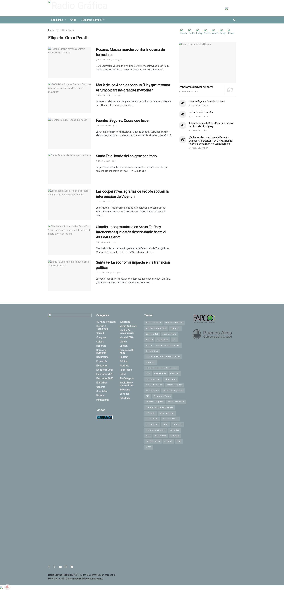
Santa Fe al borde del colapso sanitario (126, 156)
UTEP (149, 447)
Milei (165, 424)
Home (51, 30)
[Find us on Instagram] (66, 567)
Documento (102, 357)
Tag (58, 30)
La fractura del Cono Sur (201, 112)
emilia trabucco (154, 385)
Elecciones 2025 (104, 378)
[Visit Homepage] (78, 8)
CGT (174, 340)
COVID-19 (150, 362)
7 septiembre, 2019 (106, 273)
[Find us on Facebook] (49, 567)
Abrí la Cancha (153, 323)
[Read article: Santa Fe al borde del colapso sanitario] (69, 169)
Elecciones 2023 (104, 374)
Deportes (101, 346)
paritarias (174, 430)
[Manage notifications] (7, 586)
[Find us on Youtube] (60, 567)
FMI (148, 396)
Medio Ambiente (128, 326)
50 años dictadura (106, 322)
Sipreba (168, 441)
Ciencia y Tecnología (102, 327)
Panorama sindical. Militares (196, 87)
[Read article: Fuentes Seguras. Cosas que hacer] (69, 133)
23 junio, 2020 (104, 202)
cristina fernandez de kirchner (162, 368)
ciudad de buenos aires (168, 345)
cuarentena (160, 373)
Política (123, 361)
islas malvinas (167, 413)
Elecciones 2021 (104, 369)
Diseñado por (75, 578)
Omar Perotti (68, 30)
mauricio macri (170, 419)
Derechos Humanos (101, 351)
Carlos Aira (162, 340)
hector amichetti (176, 402)
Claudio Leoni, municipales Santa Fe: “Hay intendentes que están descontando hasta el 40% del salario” (131, 232)
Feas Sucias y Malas (173, 391)
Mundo (123, 341)
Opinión (124, 346)
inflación (150, 413)
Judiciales (125, 322)
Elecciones (101, 365)
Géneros (100, 387)
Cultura (100, 341)
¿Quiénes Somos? (91, 19)
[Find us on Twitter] (54, 567)
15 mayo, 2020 (103, 242)
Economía (101, 361)
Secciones (57, 19)
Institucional (102, 399)
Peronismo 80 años (127, 351)
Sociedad (124, 393)
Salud (123, 374)
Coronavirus (152, 351)
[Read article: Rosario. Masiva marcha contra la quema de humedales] (69, 62)
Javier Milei (152, 419)
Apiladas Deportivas (156, 328)
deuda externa (153, 379)
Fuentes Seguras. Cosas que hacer (123, 121)
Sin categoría (127, 378)
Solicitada (125, 398)
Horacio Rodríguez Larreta (159, 407)
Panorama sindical (155, 430)
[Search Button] (234, 19)
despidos (175, 373)
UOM (178, 441)
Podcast (124, 357)
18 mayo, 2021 (103, 161)
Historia (100, 395)
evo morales (152, 391)
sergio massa (153, 441)
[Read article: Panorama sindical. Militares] (207, 62)
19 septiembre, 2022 (106, 60)
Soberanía (125, 389)
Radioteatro (126, 369)
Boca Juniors (169, 334)
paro (148, 436)
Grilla (73, 19)
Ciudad (100, 333)
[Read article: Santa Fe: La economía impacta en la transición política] (69, 275)
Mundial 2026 (127, 337)
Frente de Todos (162, 396)
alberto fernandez (174, 323)
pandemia (177, 424)
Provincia (124, 365)
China (149, 345)
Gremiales (101, 391)
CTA (148, 373)
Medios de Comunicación (127, 331)
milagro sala (152, 424)
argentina (175, 328)
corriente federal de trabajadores (163, 357)
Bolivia (149, 340)
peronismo (160, 436)
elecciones (171, 379)
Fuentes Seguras (154, 402)
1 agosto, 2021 (104, 126)
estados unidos (174, 385)
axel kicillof (152, 334)
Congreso (101, 337)
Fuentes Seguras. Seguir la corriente (207, 101)
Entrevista (101, 382)
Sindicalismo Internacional (126, 384)
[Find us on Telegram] (72, 567)
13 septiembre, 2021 (106, 95)
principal (175, 436)
